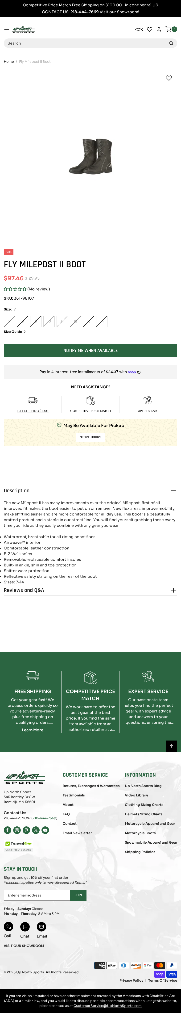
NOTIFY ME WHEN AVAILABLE (90, 350)
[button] (15, 289)
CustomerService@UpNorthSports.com (108, 1006)
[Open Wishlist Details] (149, 29)
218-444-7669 (44, 818)
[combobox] (90, 43)
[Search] (171, 43)
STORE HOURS (90, 437)
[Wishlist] (169, 78)
